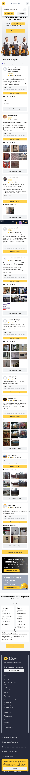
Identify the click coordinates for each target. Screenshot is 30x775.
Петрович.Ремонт (9, 710)
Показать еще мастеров (15, 552)
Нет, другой (22, 13)
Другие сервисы (8, 712)
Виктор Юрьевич (12, 398)
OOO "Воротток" (12, 455)
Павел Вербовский (13, 228)
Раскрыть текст (8, 130)
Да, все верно (8, 14)
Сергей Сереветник (13, 178)
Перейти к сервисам (11, 570)
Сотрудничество (8, 727)
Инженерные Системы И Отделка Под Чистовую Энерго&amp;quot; (14, 69)
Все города (7, 692)
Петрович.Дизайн (8, 707)
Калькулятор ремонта (10, 705)
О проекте (7, 687)
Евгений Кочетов (12, 115)
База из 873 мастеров (10, 682)
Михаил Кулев (11, 505)
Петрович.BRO (8, 702)
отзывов (18, 75)
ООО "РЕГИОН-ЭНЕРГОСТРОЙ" (16, 258)
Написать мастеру (15, 93)
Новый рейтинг (8, 690)
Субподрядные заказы (10, 685)
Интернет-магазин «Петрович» (12, 700)
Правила (6, 722)
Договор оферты (8, 725)
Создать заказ (15, 31)
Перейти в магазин (11, 587)
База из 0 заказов (9, 680)
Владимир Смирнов (13, 376)
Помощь (6, 720)
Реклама (6, 730)
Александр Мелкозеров (14, 319)
